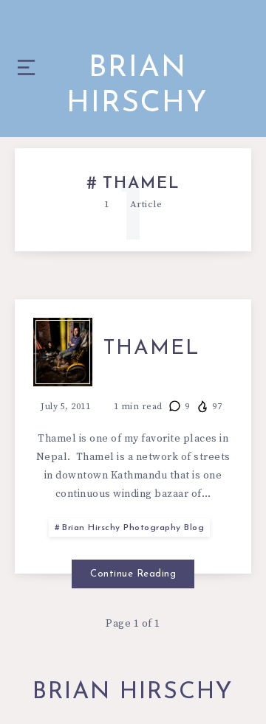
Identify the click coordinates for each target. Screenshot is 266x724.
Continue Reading (133, 574)
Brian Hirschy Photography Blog (133, 527)
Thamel (151, 348)
